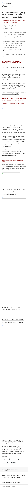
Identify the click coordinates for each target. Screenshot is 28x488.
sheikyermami (15, 469)
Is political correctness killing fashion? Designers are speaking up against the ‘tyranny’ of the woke (12, 442)
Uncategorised (5, 470)
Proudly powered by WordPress (8, 486)
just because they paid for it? (10, 194)
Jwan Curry (17, 189)
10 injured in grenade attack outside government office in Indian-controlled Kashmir (13, 321)
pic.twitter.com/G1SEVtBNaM (12, 50)
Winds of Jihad (7, 6)
